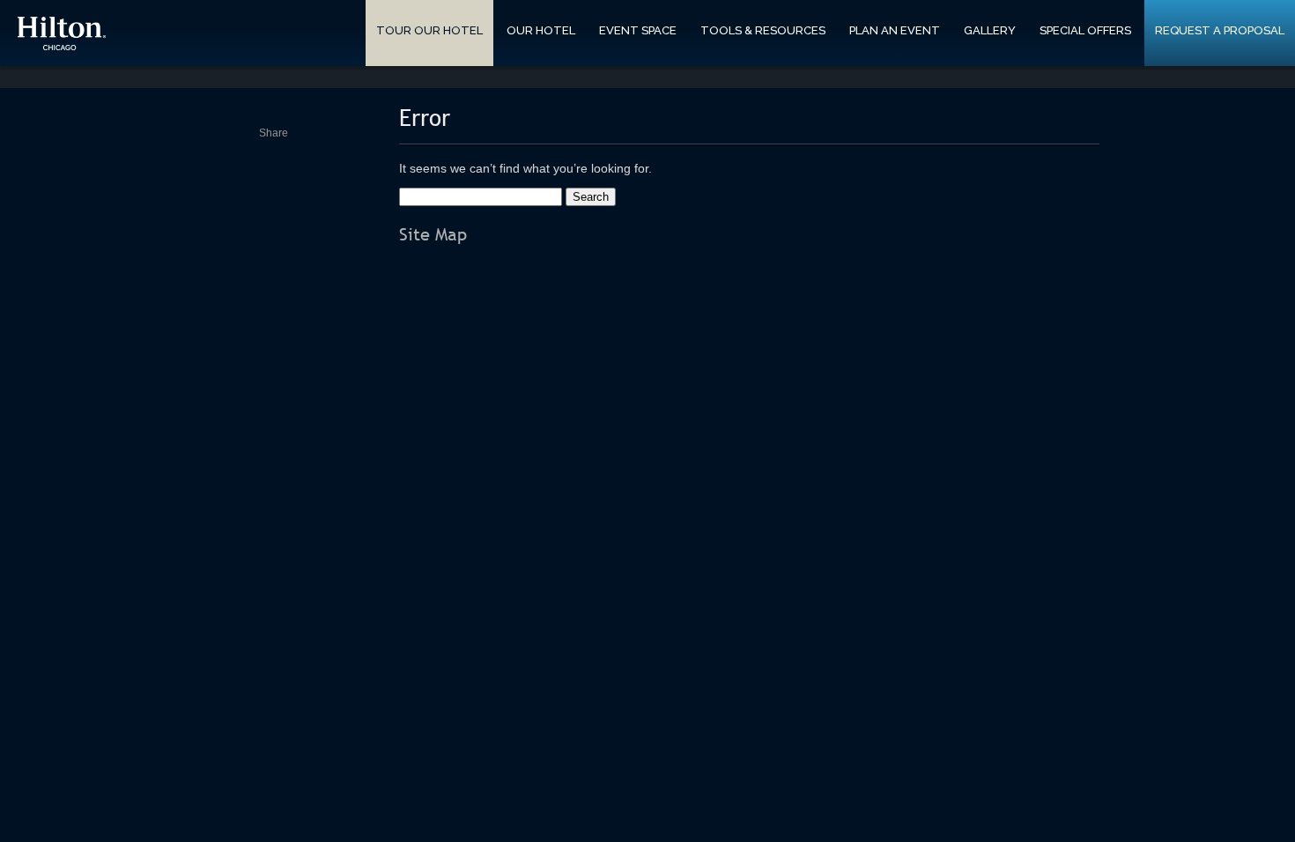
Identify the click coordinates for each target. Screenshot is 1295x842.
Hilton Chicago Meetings (62, 33)
